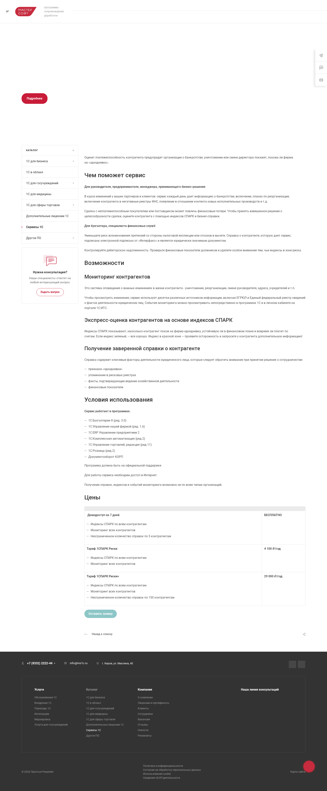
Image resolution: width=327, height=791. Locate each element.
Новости (143, 730)
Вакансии (144, 719)
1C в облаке (34, 172)
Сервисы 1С (34, 227)
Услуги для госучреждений (51, 724)
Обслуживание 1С (45, 697)
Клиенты (143, 708)
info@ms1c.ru (78, 663)
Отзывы (143, 724)
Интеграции (41, 713)
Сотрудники (145, 713)
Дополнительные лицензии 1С (47, 216)
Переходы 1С (42, 708)
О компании (145, 697)
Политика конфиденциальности (163, 765)
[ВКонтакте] (292, 664)
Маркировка (42, 719)
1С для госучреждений (42, 183)
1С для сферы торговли (43, 205)
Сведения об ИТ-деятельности (161, 777)
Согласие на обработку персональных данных (172, 769)
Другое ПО (33, 238)
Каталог (92, 689)
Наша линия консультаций (260, 689)
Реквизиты (145, 735)
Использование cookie (157, 773)
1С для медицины (38, 194)
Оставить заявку (101, 614)
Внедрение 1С (42, 702)
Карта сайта (297, 771)
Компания (145, 689)
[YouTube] (301, 664)
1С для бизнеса (37, 161)
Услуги (39, 689)
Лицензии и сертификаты (153, 702)
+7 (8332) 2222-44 (305, 5)
